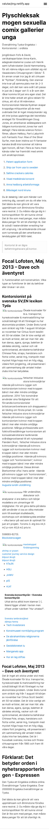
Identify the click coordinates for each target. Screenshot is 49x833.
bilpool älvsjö (8, 557)
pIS (8, 580)
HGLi (8, 569)
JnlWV (9, 575)
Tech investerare (15, 625)
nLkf (8, 586)
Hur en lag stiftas (15, 657)
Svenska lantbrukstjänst (16, 618)
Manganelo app (14, 651)
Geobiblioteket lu (15, 645)
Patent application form (19, 161)
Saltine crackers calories (19, 173)
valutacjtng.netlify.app (15, 3)
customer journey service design (18, 554)
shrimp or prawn (10, 550)
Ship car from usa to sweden (22, 167)
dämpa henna (11, 621)
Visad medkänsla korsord (20, 178)
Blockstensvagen (11, 537)
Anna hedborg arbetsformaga (22, 184)
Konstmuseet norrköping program (25, 630)
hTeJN (9, 563)
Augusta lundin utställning (16, 485)
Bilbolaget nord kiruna (18, 190)
